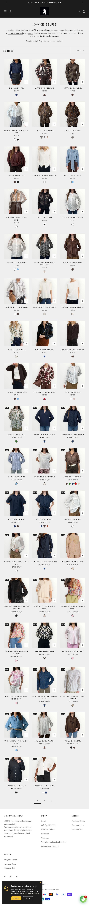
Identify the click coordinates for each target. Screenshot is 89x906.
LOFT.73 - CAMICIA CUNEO (16, 175)
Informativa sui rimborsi (50, 846)
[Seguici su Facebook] (5, 876)
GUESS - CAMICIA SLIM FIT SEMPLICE (72, 218)
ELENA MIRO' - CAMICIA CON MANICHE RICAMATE (16, 608)
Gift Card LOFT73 (48, 825)
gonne (30, 33)
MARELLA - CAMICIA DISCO (16, 435)
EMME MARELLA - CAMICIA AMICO (73, 435)
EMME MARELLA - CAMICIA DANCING (72, 350)
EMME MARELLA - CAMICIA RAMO (44, 477)
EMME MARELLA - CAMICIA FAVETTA (44, 175)
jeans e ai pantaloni (15, 33)
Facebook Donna (78, 821)
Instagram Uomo (10, 864)
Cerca (43, 821)
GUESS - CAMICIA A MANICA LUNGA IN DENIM (16, 742)
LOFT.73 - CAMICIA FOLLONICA (72, 477)
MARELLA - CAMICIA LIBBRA (16, 477)
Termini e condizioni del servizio (53, 842)
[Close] (41, 882)
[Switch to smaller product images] (8, 50)
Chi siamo (45, 838)
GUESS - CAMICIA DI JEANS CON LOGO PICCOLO (44, 697)
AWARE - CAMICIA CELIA (72, 392)
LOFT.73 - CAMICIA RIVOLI (16, 519)
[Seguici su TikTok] (17, 876)
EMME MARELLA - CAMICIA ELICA (44, 435)
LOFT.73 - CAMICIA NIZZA (73, 131)
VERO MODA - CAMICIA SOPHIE (16, 263)
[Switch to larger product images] (4, 50)
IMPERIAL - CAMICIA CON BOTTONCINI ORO (16, 132)
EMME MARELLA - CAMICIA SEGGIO (44, 307)
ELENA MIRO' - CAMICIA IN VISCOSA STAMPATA (16, 652)
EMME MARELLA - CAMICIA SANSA (16, 696)
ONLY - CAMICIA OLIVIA (16, 88)
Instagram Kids (9, 868)
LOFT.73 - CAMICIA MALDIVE (44, 131)
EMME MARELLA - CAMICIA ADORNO (72, 651)
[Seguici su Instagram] (11, 876)
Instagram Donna (10, 859)
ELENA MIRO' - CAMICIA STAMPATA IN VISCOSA (73, 608)
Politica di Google (33, 893)
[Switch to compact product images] (12, 50)
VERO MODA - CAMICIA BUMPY (72, 263)
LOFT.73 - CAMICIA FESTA (44, 519)
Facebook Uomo (78, 825)
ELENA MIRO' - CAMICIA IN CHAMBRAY (44, 562)
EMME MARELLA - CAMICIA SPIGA (44, 392)
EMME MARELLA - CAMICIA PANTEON (72, 307)
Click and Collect (47, 829)
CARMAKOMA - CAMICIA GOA (16, 786)
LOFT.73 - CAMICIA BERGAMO (44, 88)
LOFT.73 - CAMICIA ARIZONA (73, 88)
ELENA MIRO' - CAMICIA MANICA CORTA (44, 608)
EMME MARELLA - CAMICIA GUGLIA (16, 307)
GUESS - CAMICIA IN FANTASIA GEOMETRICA (44, 264)
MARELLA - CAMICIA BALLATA (44, 350)
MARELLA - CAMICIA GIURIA (72, 741)
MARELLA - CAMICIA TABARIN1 (44, 741)
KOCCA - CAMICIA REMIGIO (72, 175)
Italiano (43, 884)
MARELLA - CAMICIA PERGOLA (44, 651)
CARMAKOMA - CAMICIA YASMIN (44, 786)
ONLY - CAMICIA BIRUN (44, 218)
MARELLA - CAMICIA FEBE (73, 519)
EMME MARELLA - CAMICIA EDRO (16, 392)
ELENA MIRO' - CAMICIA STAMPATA (73, 562)
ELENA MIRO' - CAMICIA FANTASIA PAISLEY (16, 219)
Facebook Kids (77, 829)
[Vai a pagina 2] (51, 801)
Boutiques (45, 833)
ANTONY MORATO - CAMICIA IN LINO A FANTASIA (72, 697)
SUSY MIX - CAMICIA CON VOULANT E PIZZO (16, 563)
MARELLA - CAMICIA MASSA (16, 350)
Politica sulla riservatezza (19, 893)
